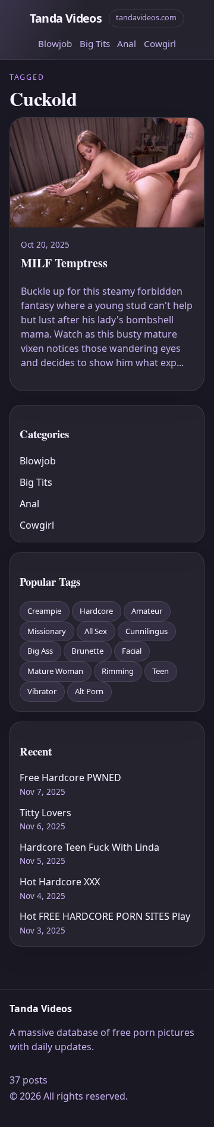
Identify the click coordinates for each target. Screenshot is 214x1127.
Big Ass (40, 650)
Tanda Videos (66, 18)
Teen (160, 671)
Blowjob (55, 43)
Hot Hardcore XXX (60, 881)
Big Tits (95, 43)
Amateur (146, 610)
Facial (131, 650)
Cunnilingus (146, 631)
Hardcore (96, 610)
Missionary (46, 631)
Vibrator (41, 691)
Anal (126, 43)
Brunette (87, 650)
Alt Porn (89, 691)
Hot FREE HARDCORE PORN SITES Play (105, 916)
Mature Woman (55, 671)
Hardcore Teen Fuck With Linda (89, 847)
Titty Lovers (45, 812)
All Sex (95, 631)
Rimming (118, 671)
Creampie (44, 610)
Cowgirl (160, 43)
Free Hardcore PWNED (70, 777)
